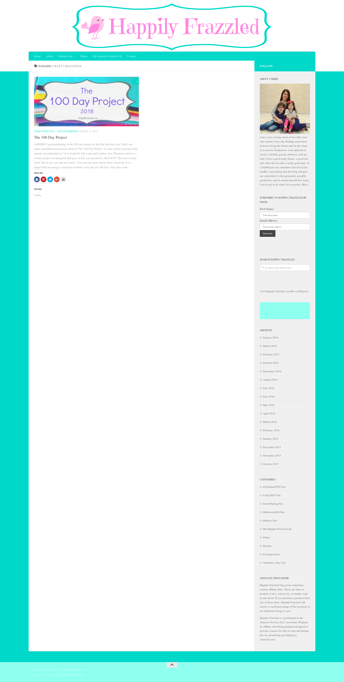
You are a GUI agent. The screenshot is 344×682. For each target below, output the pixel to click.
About (49, 56)
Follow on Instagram (287, 314)
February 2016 (271, 430)
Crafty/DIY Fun (44, 131)
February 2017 (271, 354)
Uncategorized (67, 131)
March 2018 (270, 346)
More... (306, 184)
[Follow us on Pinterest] (308, 65)
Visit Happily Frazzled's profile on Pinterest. (284, 291)
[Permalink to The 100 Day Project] (86, 101)
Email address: (268, 220)
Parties (84, 56)
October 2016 (270, 362)
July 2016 (268, 388)
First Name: (267, 209)
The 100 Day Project (50, 137)
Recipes (267, 545)
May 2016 (268, 405)
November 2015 (272, 455)
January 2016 (270, 438)
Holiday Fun (65, 56)
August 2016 (270, 379)
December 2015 (272, 447)
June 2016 (269, 396)
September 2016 (272, 371)
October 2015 (270, 464)
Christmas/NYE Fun (274, 486)
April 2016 (269, 413)
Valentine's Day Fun (274, 562)
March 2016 (270, 422)
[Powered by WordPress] (47, 675)
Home (37, 56)
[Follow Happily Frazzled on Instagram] (298, 65)
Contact (131, 56)
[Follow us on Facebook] (303, 65)
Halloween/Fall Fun (274, 512)
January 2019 (270, 337)
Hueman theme (76, 674)
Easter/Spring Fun (273, 503)
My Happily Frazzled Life (107, 56)
